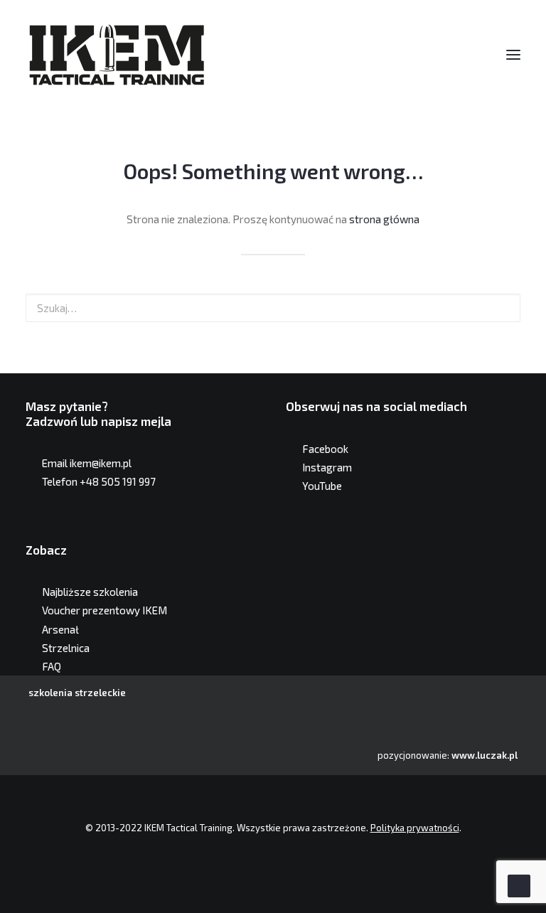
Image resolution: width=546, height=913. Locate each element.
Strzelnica (66, 647)
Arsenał (60, 629)
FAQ (51, 666)
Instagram (327, 467)
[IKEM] (117, 54)
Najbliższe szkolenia (90, 591)
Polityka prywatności (414, 827)
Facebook (325, 448)
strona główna (384, 219)
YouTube (322, 485)
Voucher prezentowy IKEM (104, 610)
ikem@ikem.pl (101, 463)
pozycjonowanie (412, 755)
